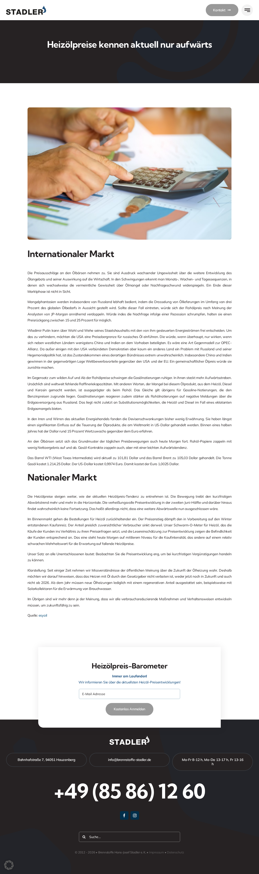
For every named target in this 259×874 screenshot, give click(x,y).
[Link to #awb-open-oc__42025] (247, 10)
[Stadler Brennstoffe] (26, 7)
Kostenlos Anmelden (129, 709)
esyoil (43, 615)
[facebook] (124, 815)
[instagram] (135, 815)
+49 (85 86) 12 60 (129, 791)
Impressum (156, 852)
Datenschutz (175, 852)
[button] (9, 865)
